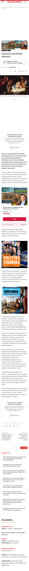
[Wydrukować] (22, 71)
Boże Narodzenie (13, 423)
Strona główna (5, 7)
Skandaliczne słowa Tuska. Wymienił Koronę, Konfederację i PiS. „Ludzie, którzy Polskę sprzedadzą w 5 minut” (14, 480)
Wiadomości (11, 7)
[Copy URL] (25, 71)
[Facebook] (11, 71)
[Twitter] (15, 71)
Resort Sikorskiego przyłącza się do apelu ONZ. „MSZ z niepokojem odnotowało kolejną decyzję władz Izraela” (14, 458)
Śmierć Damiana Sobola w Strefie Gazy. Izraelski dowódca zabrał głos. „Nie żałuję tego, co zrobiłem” (14, 493)
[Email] (18, 71)
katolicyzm (21, 423)
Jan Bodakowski (12, 67)
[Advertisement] (14, 25)
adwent (7, 423)
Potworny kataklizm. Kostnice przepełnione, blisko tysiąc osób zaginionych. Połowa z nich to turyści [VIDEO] (14, 472)
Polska (16, 7)
